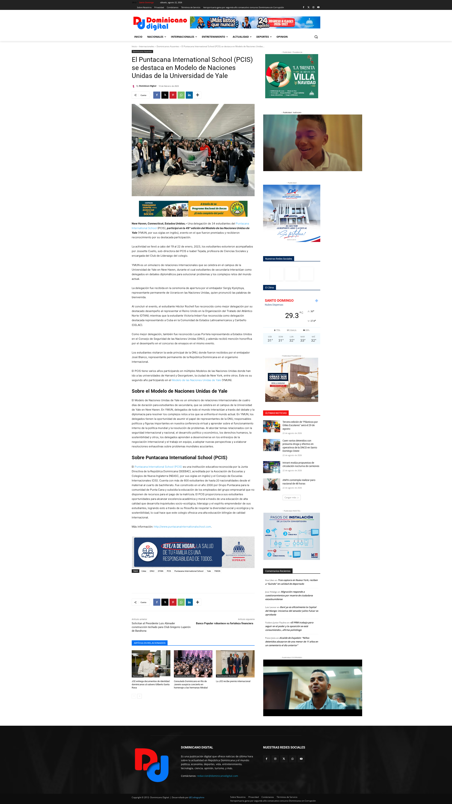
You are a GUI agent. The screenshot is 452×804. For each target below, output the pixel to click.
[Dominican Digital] (134, 86)
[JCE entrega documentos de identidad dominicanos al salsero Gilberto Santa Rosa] (151, 663)
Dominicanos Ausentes (168, 46)
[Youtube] (318, 7)
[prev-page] (134, 696)
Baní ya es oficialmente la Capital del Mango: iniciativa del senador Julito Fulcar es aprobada (291, 611)
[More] (197, 95)
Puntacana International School (188, 571)
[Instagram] (313, 7)
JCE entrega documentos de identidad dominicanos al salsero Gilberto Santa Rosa (151, 684)
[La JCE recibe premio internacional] (235, 663)
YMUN (217, 571)
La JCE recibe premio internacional (233, 681)
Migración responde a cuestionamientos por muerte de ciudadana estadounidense (289, 595)
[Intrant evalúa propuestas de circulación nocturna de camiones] (271, 467)
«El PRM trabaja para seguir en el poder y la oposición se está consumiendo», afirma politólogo (289, 626)
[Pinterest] (173, 95)
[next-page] (139, 696)
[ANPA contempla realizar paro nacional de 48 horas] (271, 484)
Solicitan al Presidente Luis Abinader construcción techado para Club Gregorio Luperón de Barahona (161, 627)
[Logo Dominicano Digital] (160, 23)
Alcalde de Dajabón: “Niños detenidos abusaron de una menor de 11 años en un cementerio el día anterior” (291, 641)
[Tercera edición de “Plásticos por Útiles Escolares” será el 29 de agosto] (271, 426)
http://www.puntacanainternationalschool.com (182, 526)
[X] (164, 95)
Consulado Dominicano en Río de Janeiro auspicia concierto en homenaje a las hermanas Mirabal (191, 684)
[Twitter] (309, 7)
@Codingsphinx (196, 797)
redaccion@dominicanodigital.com (217, 775)
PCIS (169, 571)
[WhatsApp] (181, 95)
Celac (143, 571)
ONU (152, 571)
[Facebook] (304, 7)
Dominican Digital (147, 85)
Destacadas (138, 676)
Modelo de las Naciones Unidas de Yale (197, 380)
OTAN (160, 571)
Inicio (134, 46)
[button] (316, 37)
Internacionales (146, 46)
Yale (209, 571)
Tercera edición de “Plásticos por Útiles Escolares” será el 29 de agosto (300, 425)
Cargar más (290, 497)
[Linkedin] (189, 95)
